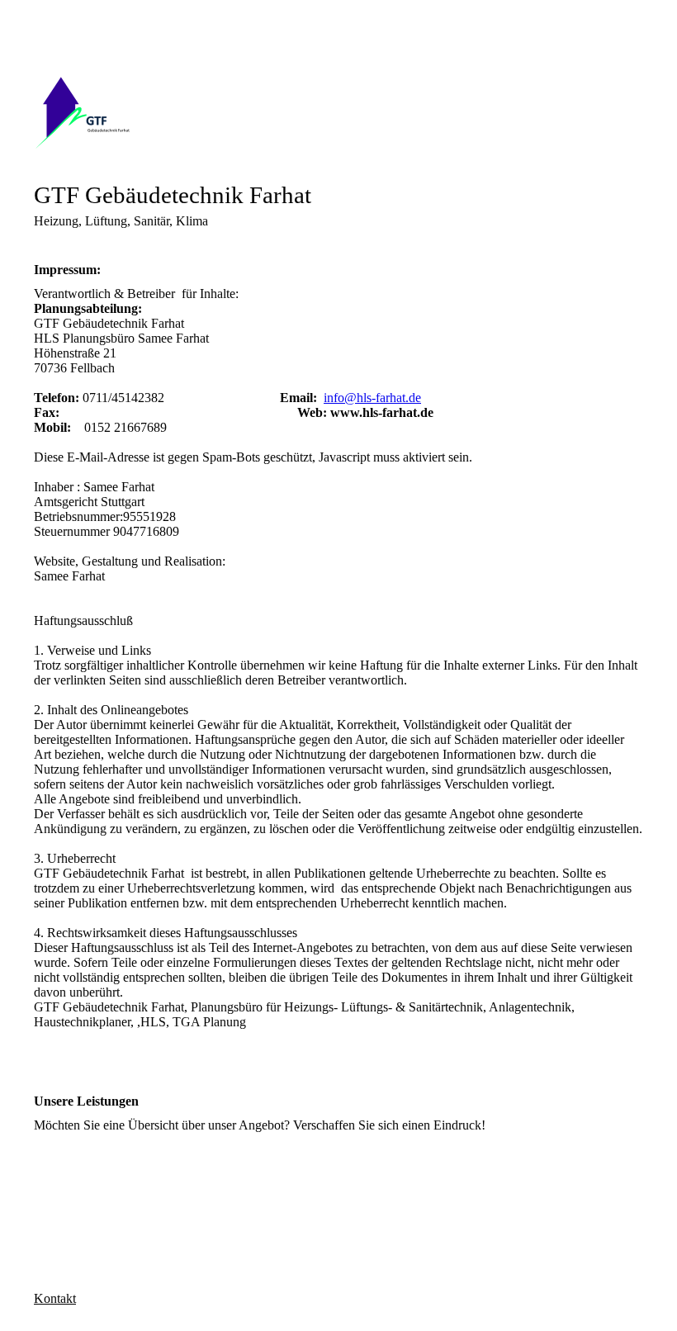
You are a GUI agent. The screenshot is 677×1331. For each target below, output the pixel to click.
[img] (338, 111)
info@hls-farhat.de (372, 398)
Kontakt (55, 1298)
